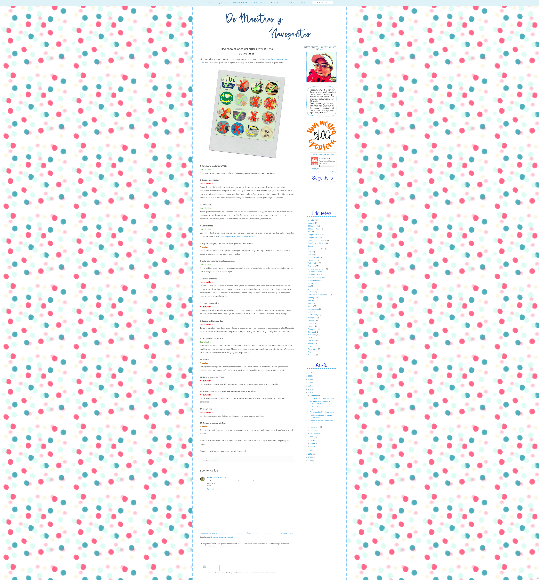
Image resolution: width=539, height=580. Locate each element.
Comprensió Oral (314, 237)
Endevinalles (313, 263)
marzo (313, 440)
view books (332, 171)
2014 (310, 451)
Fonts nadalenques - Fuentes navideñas (321, 416)
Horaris (311, 283)
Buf (309, 231)
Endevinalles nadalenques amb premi (322, 408)
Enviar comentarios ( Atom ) (222, 537)
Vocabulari (312, 355)
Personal (311, 320)
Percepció (312, 317)
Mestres (311, 300)
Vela (309, 352)
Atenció (311, 223)
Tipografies (312, 349)
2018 (310, 382)
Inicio (249, 533)
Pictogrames (313, 323)
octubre (313, 430)
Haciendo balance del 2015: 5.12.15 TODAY (320, 402)
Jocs (309, 286)
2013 (310, 454)
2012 (310, 457)
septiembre (314, 433)
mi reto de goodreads (227, 236)
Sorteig (311, 343)
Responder (211, 489)
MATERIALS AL (240, 3)
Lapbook (311, 289)
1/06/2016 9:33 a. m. (221, 477)
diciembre (314, 395)
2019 (310, 379)
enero (312, 446)
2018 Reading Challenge (323, 154)
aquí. (244, 451)
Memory (311, 297)
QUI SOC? (223, 3)
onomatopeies (313, 309)
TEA (309, 346)
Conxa (321, 158)
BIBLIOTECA (259, 3)
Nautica (311, 306)
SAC (309, 337)
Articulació (312, 220)
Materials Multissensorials (318, 295)
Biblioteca (312, 226)
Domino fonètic (314, 257)
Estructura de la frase (316, 269)
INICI (210, 3)
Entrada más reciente (209, 533)
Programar (312, 329)
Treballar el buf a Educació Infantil (323, 412)
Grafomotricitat (314, 280)
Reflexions (312, 335)
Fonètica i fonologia (315, 277)
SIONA (209, 477)
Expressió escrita (314, 271)
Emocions (312, 260)
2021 (310, 373)
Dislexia (311, 252)
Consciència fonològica (317, 240)
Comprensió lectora (316, 234)
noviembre (314, 427)
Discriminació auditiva (316, 249)
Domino (311, 254)
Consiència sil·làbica (316, 243)
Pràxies (311, 326)
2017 (310, 386)
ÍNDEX (291, 3)
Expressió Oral (313, 274)
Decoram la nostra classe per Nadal (321, 421)
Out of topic (213, 460)
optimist (311, 312)
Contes (311, 246)
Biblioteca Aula (314, 229)
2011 (310, 460)
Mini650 (311, 303)
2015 (310, 392)
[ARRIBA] (538, 578)
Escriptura (312, 266)
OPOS (302, 3)
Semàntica (312, 340)
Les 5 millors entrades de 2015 (322, 398)
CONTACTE (276, 3)
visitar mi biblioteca (246, 236)
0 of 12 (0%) (315, 169)
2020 (310, 376)
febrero (313, 443)
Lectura (311, 292)
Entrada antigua (287, 533)
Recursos (311, 332)
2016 (310, 389)
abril (312, 436)
